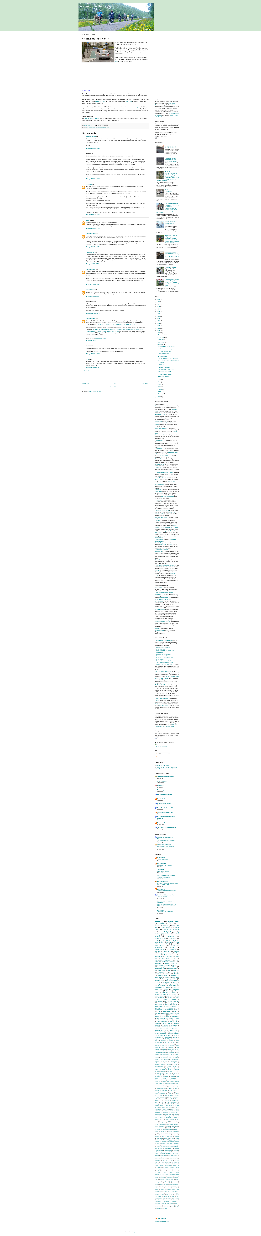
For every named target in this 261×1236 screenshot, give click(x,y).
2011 (158, 328)
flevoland (175, 1114)
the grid (176, 1093)
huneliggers (159, 956)
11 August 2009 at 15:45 (93, 284)
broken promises (159, 984)
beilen (172, 1167)
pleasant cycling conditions (169, 979)
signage (174, 963)
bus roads (169, 1105)
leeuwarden (173, 1186)
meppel (156, 1189)
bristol (176, 1104)
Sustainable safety (160, 435)
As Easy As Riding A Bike (164, 794)
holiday (167, 977)
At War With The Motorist (164, 803)
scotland (163, 1155)
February (161, 391)
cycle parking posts (100, 338)
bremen (163, 1170)
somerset (162, 1093)
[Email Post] (96, 125)
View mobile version (115, 387)
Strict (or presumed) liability (162, 621)
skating (168, 1126)
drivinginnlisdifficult (159, 1080)
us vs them (163, 1051)
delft (158, 1143)
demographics (159, 1006)
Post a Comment (88, 371)
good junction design (163, 1018)
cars (87, 127)
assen (157, 921)
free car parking (165, 1059)
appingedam (168, 1165)
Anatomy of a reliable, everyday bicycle (171, 222)
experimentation (170, 1179)
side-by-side (173, 1021)
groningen (167, 951)
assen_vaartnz (161, 1015)
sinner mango (170, 935)
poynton (162, 1194)
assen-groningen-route (166, 1054)
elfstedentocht (167, 1114)
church (164, 1172)
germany (157, 1008)
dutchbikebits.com (160, 968)
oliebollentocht (168, 1150)
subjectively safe (100, 101)
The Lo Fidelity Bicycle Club (165, 808)
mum (174, 1042)
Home (115, 383)
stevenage (157, 1203)
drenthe (157, 951)
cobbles (170, 1172)
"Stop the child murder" (162, 455)
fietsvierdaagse (170, 1083)
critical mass (174, 1109)
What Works (158, 459)
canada (160, 1028)
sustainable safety (172, 1157)
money (174, 972)
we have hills (159, 652)
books (165, 1138)
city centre (168, 1004)
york (108, 127)
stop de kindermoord (167, 1203)
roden (173, 1196)
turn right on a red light (167, 496)
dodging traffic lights (173, 984)
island (156, 1184)
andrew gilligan (170, 1052)
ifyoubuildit (176, 970)
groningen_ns (166, 1085)
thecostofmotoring (167, 1129)
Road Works (158, 551)
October (160, 339)
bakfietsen (174, 1074)
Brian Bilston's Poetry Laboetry (166, 875)
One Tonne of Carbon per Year (165, 895)
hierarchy (171, 1145)
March (160, 389)
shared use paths (159, 1126)
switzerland (158, 1037)
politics (175, 1011)
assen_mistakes (174, 1013)
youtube (165, 1208)
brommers (165, 1076)
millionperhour (168, 1148)
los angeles (167, 1042)
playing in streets (169, 1068)
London (157, 700)
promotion (169, 956)
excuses (176, 951)
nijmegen (157, 1119)
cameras (176, 1170)
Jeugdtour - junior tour (164, 376)
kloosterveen (158, 1009)
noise (170, 1020)
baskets (177, 1027)
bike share (171, 1015)
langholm (164, 1186)
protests (175, 1152)
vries (162, 1162)
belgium (177, 1167)
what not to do (102, 127)
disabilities (173, 1078)
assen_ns (177, 1054)
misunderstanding (159, 1064)
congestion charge (174, 1174)
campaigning (159, 942)
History (157, 479)
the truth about (158, 1095)
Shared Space (159, 601)
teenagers (165, 1013)
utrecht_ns (163, 1131)
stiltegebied (170, 1047)
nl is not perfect (163, 944)
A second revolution (160, 414)
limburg (170, 1088)
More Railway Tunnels (164, 353)
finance (157, 1032)
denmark (174, 1028)
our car (166, 1092)
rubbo (164, 1198)
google (165, 1181)
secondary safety (172, 1155)
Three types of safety (170, 267)
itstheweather (158, 1062)
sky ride (175, 1199)
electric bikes (165, 1016)
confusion (165, 1174)
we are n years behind (164, 1133)
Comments (160, 757)
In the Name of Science (163, 871)
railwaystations (159, 949)
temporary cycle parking (161, 1158)
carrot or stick (159, 965)
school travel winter (160, 1124)
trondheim (157, 1160)
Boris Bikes (158, 704)
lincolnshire (168, 1117)
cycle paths (173, 921)
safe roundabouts (174, 1033)
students (157, 1023)
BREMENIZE (160, 785)
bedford (166, 1104)
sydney (169, 1093)
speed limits (175, 1126)
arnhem (174, 1165)
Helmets (157, 628)
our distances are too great (163, 654)
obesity (172, 1044)
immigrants (169, 1116)
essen (156, 1179)
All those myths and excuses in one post (170, 146)
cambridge (172, 949)
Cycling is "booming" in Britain (163, 664)
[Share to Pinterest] (107, 125)
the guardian (166, 1023)
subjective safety (160, 938)
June (159, 382)
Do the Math (160, 869)
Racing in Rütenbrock (164, 367)
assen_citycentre (172, 1003)
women (162, 1098)
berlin (171, 1104)
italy (161, 1184)
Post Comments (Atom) (95, 391)
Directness (158, 489)
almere (156, 1165)
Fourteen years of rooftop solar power (166, 890)
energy (170, 998)
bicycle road (158, 1004)
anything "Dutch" (163, 597)
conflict (175, 1004)
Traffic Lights (158, 491)
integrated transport (165, 953)
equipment (176, 1143)
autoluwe (157, 1136)
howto (168, 991)
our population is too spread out (165, 650)
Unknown (89, 184)
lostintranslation (172, 968)
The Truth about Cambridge (162, 685)
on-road (176, 1150)
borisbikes (157, 1076)
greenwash (174, 1181)
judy (167, 965)
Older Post (145, 383)
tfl (155, 970)
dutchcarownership (160, 1030)
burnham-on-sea (159, 1105)
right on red (166, 1196)
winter (177, 942)
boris (174, 982)
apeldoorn (175, 1134)
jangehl (166, 1184)
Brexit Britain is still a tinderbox (164, 865)
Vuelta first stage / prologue (165, 349)
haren (156, 1116)
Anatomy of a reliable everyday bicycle (165, 565)
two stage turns (167, 1160)
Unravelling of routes (160, 478)
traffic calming (168, 1095)
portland (172, 1092)
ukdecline (175, 1097)
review (174, 958)
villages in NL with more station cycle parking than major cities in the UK (117, 324)
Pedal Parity (160, 790)
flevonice (164, 1145)
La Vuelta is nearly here (164, 351)
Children (157, 520)
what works (166, 927)
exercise (162, 1179)
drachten (162, 1177)
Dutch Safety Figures (160, 428)
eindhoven (157, 1081)
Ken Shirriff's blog (162, 881)
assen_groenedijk (172, 1102)
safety (174, 944)
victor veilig (166, 1206)
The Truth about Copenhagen (163, 671)
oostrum (167, 1193)
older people (166, 1011)
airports (169, 1163)
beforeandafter (159, 996)
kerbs (156, 1186)
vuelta (169, 1051)
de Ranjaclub (161, 857)
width (156, 1098)
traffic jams (176, 1095)
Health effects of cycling (161, 549)
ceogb (164, 1078)
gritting (167, 963)
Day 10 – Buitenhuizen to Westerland (166, 840)
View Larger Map (86, 90)
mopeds (169, 1064)
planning (166, 926)
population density (164, 1121)
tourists (156, 1206)
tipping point (175, 1205)
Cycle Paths (158, 467)
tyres (169, 1097)
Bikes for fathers (162, 356)
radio (167, 1194)
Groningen (163, 544)
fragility (156, 1059)
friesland (157, 1181)
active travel (162, 1163)
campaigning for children (167, 967)
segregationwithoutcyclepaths (163, 960)
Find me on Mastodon (161, 746)
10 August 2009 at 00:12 (93, 148)
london (173, 946)
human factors (175, 1018)
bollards (177, 1169)
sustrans (157, 1013)
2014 (158, 321)
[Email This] (99, 125)
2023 (158, 299)
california (170, 1170)
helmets (174, 999)
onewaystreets (158, 1092)
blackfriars (159, 1138)
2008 (158, 397)
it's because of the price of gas (164, 657)
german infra (174, 1059)
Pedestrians (158, 421)
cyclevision (157, 1110)
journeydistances (161, 1088)
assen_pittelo (158, 1104)
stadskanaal (174, 1201)
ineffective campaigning (169, 962)
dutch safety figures (171, 1006)
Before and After (159, 484)
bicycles (165, 940)
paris (167, 1119)
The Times (166, 1100)
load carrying (173, 1032)
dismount (165, 1112)
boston (158, 1170)
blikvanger (171, 1169)
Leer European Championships (166, 369)
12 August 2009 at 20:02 (93, 340)
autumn (167, 1074)
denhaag (163, 1143)
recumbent (171, 936)
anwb (161, 1165)
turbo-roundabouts (161, 1097)
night (158, 1011)
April (159, 387)
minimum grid (166, 1191)
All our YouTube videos (162, 765)
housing (165, 1086)
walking (177, 1206)
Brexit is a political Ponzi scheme (165, 911)
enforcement (173, 1030)
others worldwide (164, 705)
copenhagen (164, 1057)
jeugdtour (177, 1086)
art (178, 1165)
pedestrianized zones (161, 620)
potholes (173, 1121)
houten (165, 1061)
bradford (160, 1139)
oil (162, 1119)
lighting (171, 1040)
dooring (157, 1177)
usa (169, 970)
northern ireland (159, 1193)
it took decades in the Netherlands (165, 656)
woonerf (170, 1098)
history (166, 955)
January (160, 394)
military (175, 1117)
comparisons (92, 127)
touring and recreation (172, 929)
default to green (168, 1110)
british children (170, 996)
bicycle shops (158, 1038)
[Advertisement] (115, 377)
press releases (159, 980)
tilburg (175, 1129)
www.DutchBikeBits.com (164, 845)
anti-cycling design (167, 1027)
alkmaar (176, 1163)
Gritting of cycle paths (161, 517)
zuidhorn (167, 1162)
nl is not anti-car (161, 1020)
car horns (157, 1172)
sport (175, 1035)
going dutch (158, 977)
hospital (177, 1145)
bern (158, 1169)
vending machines (173, 1131)
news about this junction (92, 118)
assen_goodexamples (162, 933)
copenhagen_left (161, 1175)
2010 (158, 330)
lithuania (168, 1187)
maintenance (162, 972)
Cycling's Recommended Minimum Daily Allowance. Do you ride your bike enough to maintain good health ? (172, 282)
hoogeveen (157, 1086)
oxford (173, 1193)
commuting (158, 947)
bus (178, 996)
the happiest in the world (168, 531)
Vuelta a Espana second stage (166, 346)
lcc (167, 1032)
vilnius (172, 1206)
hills (162, 1032)
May (159, 384)
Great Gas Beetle (162, 781)
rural (174, 955)
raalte (156, 1153)
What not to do (159, 587)
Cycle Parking (159, 539)
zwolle (175, 1073)
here (116, 61)
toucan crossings (173, 1158)
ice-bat (171, 1086)
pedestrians (158, 974)
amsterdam (166, 982)
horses (162, 1116)
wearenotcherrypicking (161, 994)
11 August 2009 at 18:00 (93, 296)
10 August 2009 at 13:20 (93, 179)
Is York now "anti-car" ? (164, 372)
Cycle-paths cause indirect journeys (166, 661)
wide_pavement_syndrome (164, 1073)
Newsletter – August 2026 (163, 877)
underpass (174, 1025)
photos (169, 942)
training (164, 1049)
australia (173, 975)
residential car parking (165, 1153)
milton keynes (171, 1189)
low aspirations (169, 1009)
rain (177, 1068)
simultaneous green (164, 1035)
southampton (158, 1201)
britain (171, 924)
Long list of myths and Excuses (163, 640)
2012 (158, 325)
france (177, 1083)
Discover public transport (165, 374)
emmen (176, 1177)
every (158, 1145)
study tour (176, 974)
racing (172, 947)
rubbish (157, 1155)
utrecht (157, 1027)
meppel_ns (163, 1189)
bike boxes (169, 1136)
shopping (167, 974)
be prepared (166, 1167)
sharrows (167, 1199)
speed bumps (159, 1157)
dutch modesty (172, 1080)
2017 (158, 314)
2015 (158, 318)
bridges (166, 989)
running (169, 1198)
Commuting (158, 560)
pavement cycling (172, 1066)
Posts (159, 753)
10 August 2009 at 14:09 (93, 228)
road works (165, 958)
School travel (158, 532)
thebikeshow (166, 1205)
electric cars (165, 1081)
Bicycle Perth (161, 799)
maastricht (175, 1187)
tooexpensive (167, 1037)
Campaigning (159, 448)
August (160, 344)
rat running (171, 1045)
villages (175, 1037)
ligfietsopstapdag (159, 1187)
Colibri (88, 220)
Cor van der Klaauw (160, 1052)
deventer (175, 1057)
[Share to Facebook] (105, 125)
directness (129, 101)
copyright (157, 1109)
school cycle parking (160, 1069)
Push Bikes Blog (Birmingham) (166, 776)
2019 (158, 309)
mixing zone (175, 1191)
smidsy (169, 1069)
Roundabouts (159, 500)
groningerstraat (171, 1008)
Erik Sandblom (90, 289)
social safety (175, 965)
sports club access (160, 1127)
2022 (158, 302)
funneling (159, 1085)
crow (170, 1057)
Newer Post (85, 383)
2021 (158, 304)
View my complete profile (162, 1221)
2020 (158, 306)
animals (174, 994)
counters (164, 1141)
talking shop (161, 1003)
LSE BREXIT (160, 910)
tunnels (166, 1025)
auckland (159, 1167)
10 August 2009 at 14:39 (93, 247)
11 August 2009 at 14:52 (93, 264)
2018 (158, 311)
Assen (171, 544)
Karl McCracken (91, 136)
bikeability (177, 1136)
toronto (156, 1131)
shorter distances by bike (172, 1001)
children (157, 936)
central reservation (166, 1107)
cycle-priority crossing (173, 1141)
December (161, 335)
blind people (166, 1056)
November (161, 337)
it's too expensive (160, 649)
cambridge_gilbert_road (171, 1139)
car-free (173, 1076)
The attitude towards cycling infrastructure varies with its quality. (170, 159)
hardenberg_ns (158, 1182)
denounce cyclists (135, 107)
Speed (157, 570)
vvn (156, 1133)
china (176, 1107)
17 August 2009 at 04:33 (93, 354)
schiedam (159, 1199)
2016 (158, 316)
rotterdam (175, 1153)
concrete (157, 1141)
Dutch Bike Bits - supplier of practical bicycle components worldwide (166, 768)
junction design (174, 1184)
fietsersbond (158, 987)
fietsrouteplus (175, 1016)
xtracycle (175, 1051)
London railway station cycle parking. (168, 358)
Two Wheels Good (162, 823)
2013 (158, 323)
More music (161, 364)
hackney (157, 1061)
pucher (163, 1045)
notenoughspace (159, 1066)
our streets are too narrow (163, 647)
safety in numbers (172, 1122)
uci (161, 1206)
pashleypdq (158, 963)
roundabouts (158, 1001)
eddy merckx (170, 1177)
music (177, 1009)
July (159, 379)
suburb (174, 992)
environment (161, 985)
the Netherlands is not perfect (163, 599)
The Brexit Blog (161, 863)
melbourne (164, 1090)
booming (171, 1138)
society (174, 987)
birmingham (163, 1169)
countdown (170, 1175)
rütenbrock (162, 1122)
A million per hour (160, 440)
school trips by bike (172, 1124)
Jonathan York (90, 252)
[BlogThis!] (101, 125)
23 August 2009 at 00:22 (93, 367)
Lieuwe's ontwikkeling (162, 859)
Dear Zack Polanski (162, 896)
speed (156, 989)
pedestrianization (159, 1068)
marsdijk (157, 1090)
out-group (176, 1020)
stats (174, 940)
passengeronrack (165, 1152)
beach (158, 1056)
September (161, 342)
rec (171, 1194)
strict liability (170, 1127)
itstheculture (174, 1061)
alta (162, 1102)
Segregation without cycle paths (164, 472)
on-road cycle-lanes (160, 1033)
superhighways (162, 975)
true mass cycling (171, 1071)
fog (177, 1179)
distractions (174, 1112)
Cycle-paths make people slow (164, 662)
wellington (158, 1208)
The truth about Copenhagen (169, 190)
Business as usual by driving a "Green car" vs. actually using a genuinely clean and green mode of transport (172, 255)
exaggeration (172, 985)
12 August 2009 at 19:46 (93, 313)
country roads (165, 1109)
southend (166, 1201)
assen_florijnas (158, 1074)
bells (163, 1136)
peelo (172, 1119)
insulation (175, 1182)
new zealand (163, 1044)
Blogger (134, 1232)
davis (176, 1175)
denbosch (161, 998)
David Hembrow (90, 233)
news (97, 127)
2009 (158, 333)
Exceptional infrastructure (162, 510)
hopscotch (167, 1182)
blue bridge (167, 1038)
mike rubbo (172, 1062)
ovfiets (156, 1152)
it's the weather (160, 659)
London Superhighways (161, 698)
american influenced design (163, 1134)
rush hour (165, 992)
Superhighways (159, 464)
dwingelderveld (158, 1114)
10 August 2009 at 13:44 (93, 214)
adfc (178, 1133)
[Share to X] (103, 125)
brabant (177, 1138)
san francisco (176, 1198)
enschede (169, 1143)
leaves (161, 1117)
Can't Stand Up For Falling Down (166, 827)
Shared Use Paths (160, 609)
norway (175, 1064)
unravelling (162, 970)
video (161, 924)
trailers (163, 1071)
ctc (167, 1028)
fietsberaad (163, 1040)
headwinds (175, 1085)
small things (159, 946)
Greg (87, 359)
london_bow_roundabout (163, 1146)
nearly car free (170, 608)
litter (176, 1088)
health (165, 999)
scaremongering (159, 630)
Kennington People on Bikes (165, 812)
